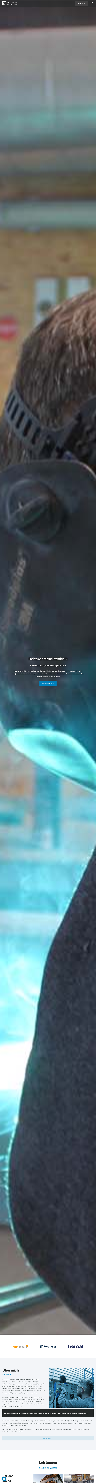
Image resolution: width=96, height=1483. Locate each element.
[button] (4, 1346)
